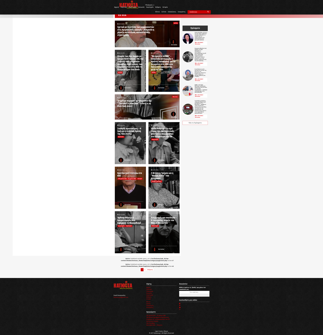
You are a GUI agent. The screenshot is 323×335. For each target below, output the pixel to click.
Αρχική (116, 7)
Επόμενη (150, 269)
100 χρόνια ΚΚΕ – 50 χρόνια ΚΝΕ (156, 315)
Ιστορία (165, 7)
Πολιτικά (124, 7)
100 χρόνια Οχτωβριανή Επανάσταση (157, 317)
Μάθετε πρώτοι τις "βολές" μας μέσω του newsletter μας (192, 288)
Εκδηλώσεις (172, 12)
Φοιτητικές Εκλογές (152, 321)
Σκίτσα (164, 12)
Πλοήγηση (148, 5)
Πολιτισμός (132, 7)
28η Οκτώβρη (150, 323)
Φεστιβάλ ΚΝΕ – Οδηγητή (154, 325)
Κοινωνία (141, 7)
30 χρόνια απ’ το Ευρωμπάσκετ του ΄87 (158, 319)
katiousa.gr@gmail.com (121, 297)
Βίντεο (157, 12)
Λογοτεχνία (149, 295)
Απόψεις (158, 7)
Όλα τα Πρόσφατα (195, 123)
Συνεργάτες (181, 12)
